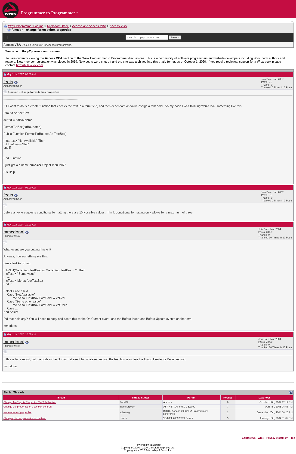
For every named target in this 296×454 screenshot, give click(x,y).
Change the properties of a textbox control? (27, 406)
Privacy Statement (277, 437)
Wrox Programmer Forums (25, 26)
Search (175, 37)
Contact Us (249, 437)
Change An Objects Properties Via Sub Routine (29, 402)
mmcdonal (13, 231)
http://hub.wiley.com (29, 65)
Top (293, 437)
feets (8, 81)
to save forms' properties (17, 412)
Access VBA (118, 26)
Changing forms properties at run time (24, 418)
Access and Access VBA (89, 26)
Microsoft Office (58, 26)
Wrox (261, 437)
